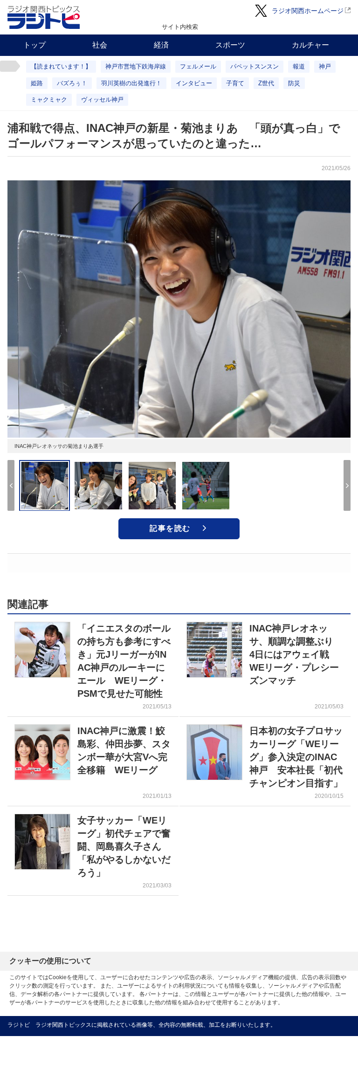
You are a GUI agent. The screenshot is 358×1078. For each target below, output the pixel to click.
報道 (299, 66)
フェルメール (198, 66)
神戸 (325, 66)
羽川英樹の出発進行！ (131, 83)
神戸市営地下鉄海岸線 (135, 66)
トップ (34, 45)
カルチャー (310, 45)
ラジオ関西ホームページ (308, 10)
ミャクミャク (49, 99)
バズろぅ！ (72, 83)
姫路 (37, 83)
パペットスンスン (254, 66)
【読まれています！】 (61, 66)
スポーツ (230, 45)
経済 (161, 45)
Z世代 (266, 83)
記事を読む (170, 528)
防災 (294, 83)
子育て (235, 83)
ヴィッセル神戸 (102, 99)
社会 (99, 45)
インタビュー (194, 83)
